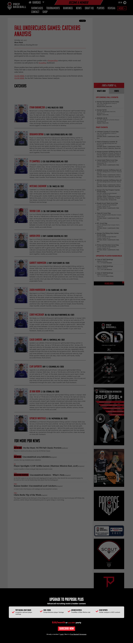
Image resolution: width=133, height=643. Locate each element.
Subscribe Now (66, 628)
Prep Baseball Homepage (78, 634)
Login (61, 634)
